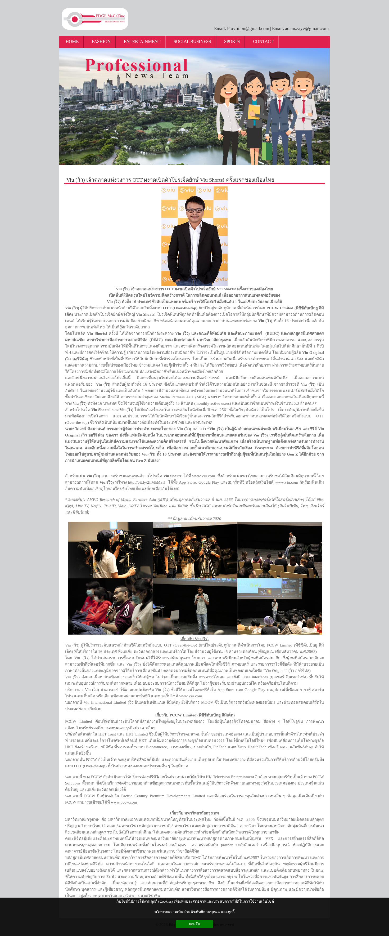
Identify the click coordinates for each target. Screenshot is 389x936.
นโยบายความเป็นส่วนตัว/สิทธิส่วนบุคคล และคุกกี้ (194, 912)
